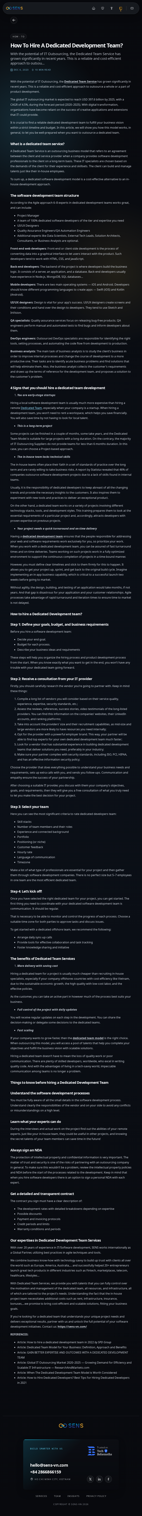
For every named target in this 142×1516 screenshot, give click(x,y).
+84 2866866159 (45, 1471)
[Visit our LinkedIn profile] (99, 1479)
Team (57, 1496)
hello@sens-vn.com (49, 1465)
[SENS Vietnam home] (14, 8)
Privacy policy (96, 1496)
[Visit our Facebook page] (108, 1479)
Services (41, 1496)
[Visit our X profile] (90, 1479)
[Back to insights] (13, 20)
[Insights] (121, 8)
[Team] (112, 8)
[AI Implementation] (102, 8)
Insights (73, 1496)
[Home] (93, 8)
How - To (18, 36)
